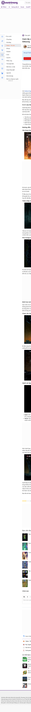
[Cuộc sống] (2, 73)
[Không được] (23, 501)
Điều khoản (8, 697)
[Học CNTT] (2, 59)
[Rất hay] (28, 501)
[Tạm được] (24, 501)
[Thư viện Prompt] (2, 41)
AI (9, 7)
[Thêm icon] (24, 596)
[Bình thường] (25, 501)
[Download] (2, 64)
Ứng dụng (23, 697)
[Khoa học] (2, 77)
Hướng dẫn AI (15, 7)
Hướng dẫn (17, 697)
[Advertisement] (10, 91)
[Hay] (27, 501)
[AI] (2, 36)
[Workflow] (2, 50)
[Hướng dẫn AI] (2, 45)
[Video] (2, 68)
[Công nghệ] (2, 55)
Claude (22, 7)
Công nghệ (27, 35)
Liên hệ (27, 697)
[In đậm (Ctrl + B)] (27, 596)
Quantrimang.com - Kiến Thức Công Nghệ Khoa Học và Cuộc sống (10, 3)
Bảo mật (13, 697)
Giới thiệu (3, 697)
